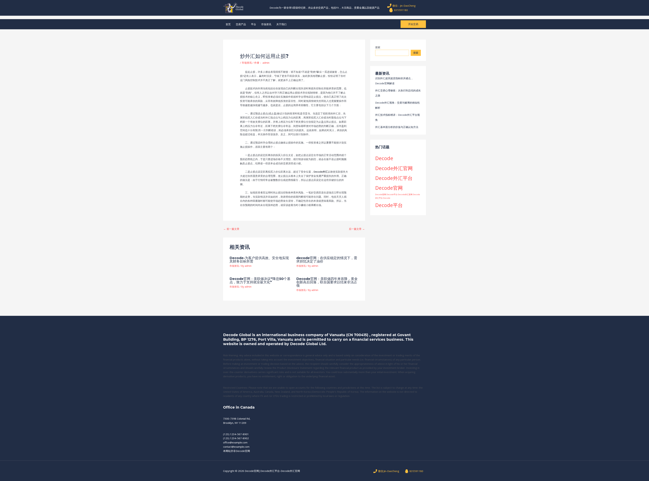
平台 (253, 24)
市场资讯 (266, 24)
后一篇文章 (357, 229)
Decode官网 (389, 187)
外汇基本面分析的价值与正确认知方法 (396, 127)
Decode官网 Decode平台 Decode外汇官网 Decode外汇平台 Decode (397, 196)
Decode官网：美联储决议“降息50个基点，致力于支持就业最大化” (260, 280)
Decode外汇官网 (394, 168)
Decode (384, 158)
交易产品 (241, 24)
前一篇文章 (231, 229)
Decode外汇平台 (394, 178)
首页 (228, 24)
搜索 (377, 47)
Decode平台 (389, 205)
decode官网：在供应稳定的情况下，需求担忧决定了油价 (326, 259)
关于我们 (281, 24)
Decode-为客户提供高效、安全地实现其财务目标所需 (259, 259)
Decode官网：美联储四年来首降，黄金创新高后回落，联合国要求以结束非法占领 (327, 282)
